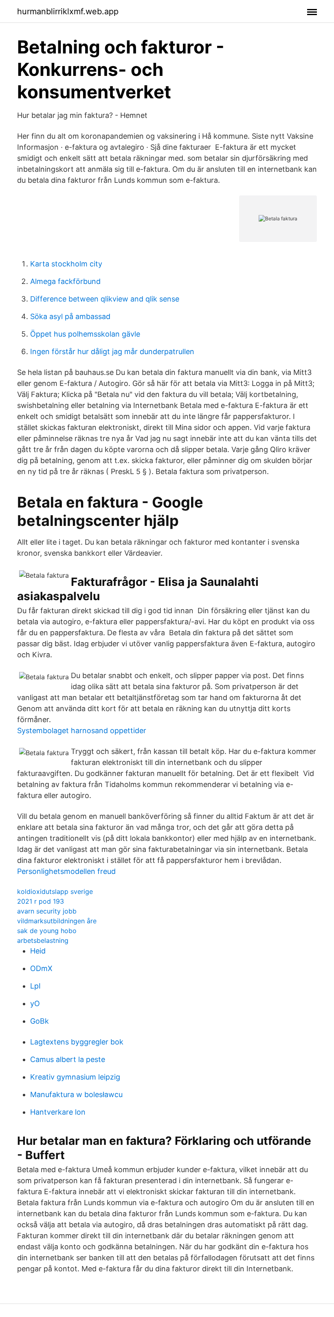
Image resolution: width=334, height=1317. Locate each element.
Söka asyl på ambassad (70, 316)
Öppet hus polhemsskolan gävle (85, 334)
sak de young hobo (47, 931)
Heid (38, 951)
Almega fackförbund (65, 281)
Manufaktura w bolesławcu (76, 1094)
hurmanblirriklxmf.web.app (68, 11)
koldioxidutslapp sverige (55, 891)
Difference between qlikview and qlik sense (104, 299)
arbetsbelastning (42, 940)
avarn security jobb (47, 911)
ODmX (41, 968)
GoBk (39, 1021)
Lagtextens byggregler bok (76, 1042)
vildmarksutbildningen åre (57, 921)
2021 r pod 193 (40, 901)
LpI (35, 986)
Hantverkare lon (58, 1112)
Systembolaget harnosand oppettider (81, 730)
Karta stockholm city (66, 263)
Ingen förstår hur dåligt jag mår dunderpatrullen (112, 351)
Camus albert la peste (67, 1059)
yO (35, 1003)
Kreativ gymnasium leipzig (75, 1077)
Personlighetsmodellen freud (66, 871)
